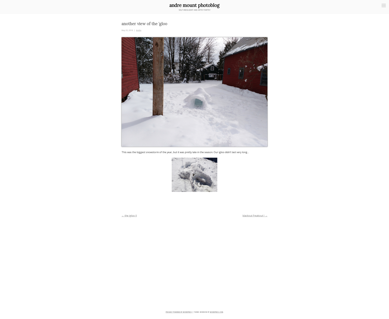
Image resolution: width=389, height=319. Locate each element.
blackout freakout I (255, 215)
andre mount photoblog (194, 5)
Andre (138, 30)
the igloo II (129, 215)
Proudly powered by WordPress (179, 312)
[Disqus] (194, 259)
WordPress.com (216, 312)
